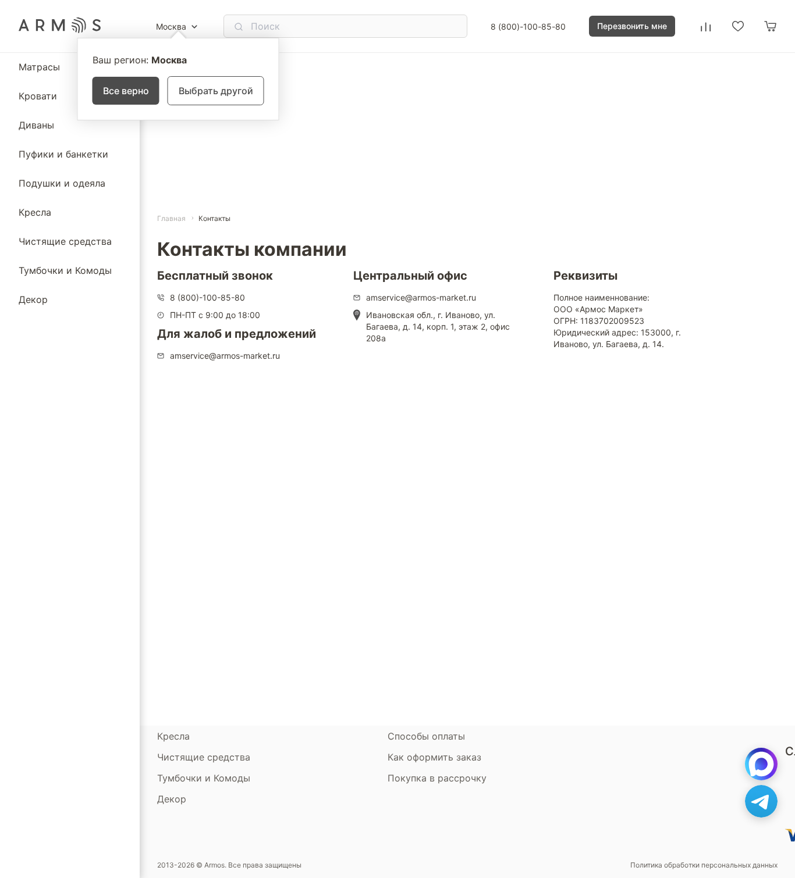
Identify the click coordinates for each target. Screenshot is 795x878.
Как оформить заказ (434, 757)
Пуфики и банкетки (63, 154)
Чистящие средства (65, 241)
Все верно (126, 91)
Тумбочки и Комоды (65, 270)
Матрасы (39, 67)
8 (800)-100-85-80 (528, 26)
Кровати (38, 96)
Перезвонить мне (632, 26)
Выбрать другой (216, 91)
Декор (33, 299)
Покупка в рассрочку (437, 778)
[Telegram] (761, 801)
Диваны (36, 125)
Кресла (35, 212)
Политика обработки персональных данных (704, 865)
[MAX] (761, 764)
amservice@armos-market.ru (225, 356)
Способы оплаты (426, 736)
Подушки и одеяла (62, 183)
